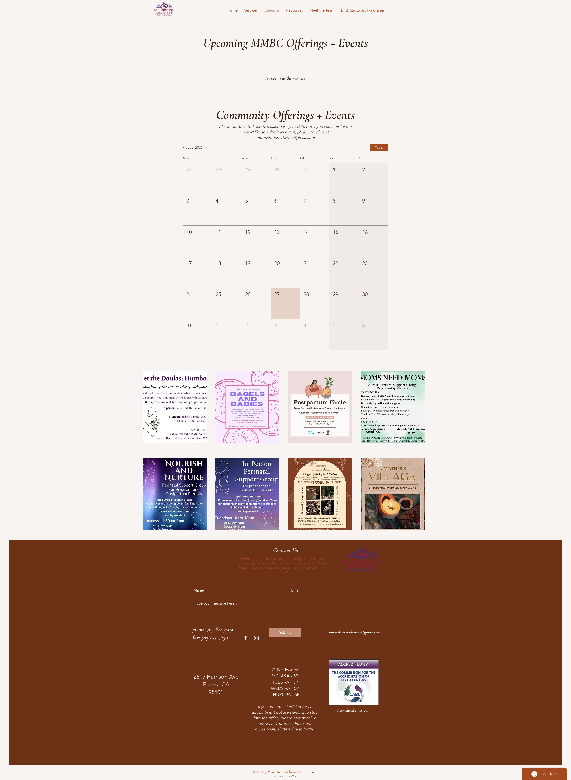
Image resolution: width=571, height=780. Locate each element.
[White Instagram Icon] (256, 638)
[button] (251, 10)
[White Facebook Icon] (245, 638)
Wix (293, 776)
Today (379, 147)
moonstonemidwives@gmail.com (285, 137)
